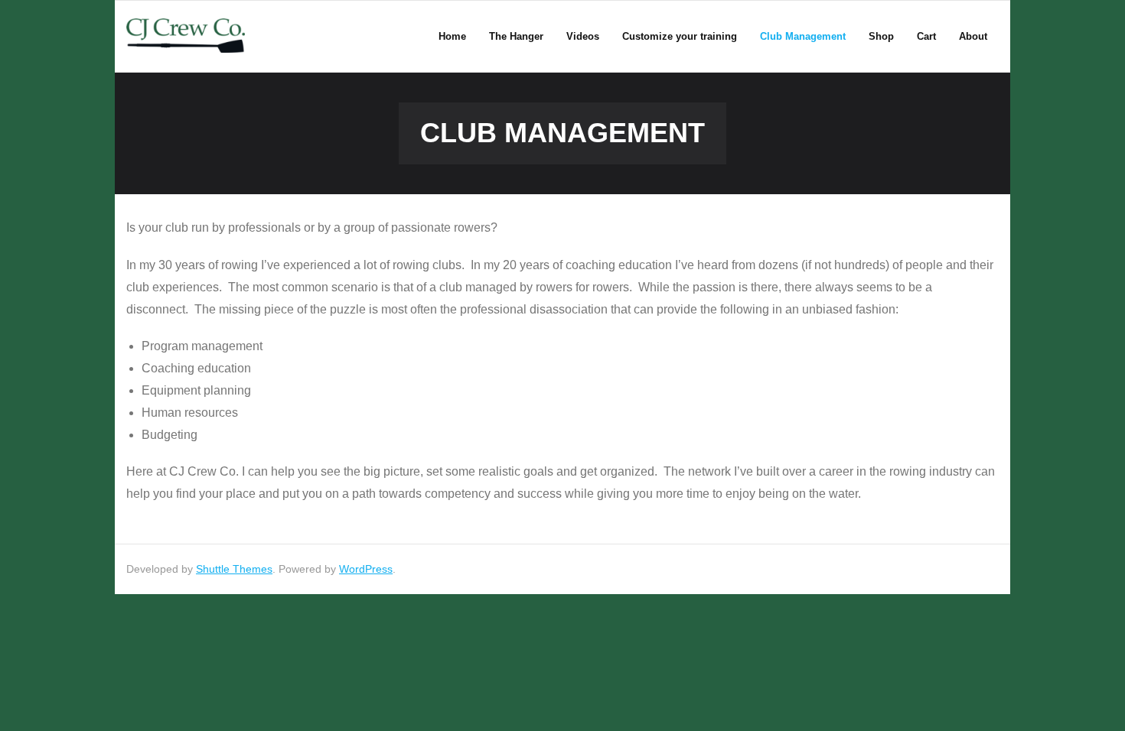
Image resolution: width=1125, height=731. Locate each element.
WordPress (366, 569)
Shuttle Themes (234, 569)
